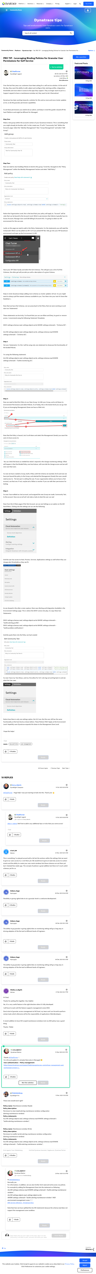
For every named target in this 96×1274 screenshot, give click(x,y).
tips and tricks (14, 744)
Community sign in (88, 10)
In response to (23, 819)
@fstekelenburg (14, 1180)
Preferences (85, 1270)
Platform (18, 50)
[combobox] (48, 33)
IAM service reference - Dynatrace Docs (21, 1203)
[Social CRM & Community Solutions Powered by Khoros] (90, 1249)
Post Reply (59, 1236)
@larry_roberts (12, 824)
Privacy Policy (69, 1264)
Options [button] (90, 50)
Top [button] (5, 1248)
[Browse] (7, 10)
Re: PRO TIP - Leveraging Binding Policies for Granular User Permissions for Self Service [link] (59, 50)
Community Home (16, 10)
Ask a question (81, 57)
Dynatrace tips (27, 50)
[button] (84, 1260)
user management (26, 744)
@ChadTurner (7, 793)
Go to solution (57, 67)
